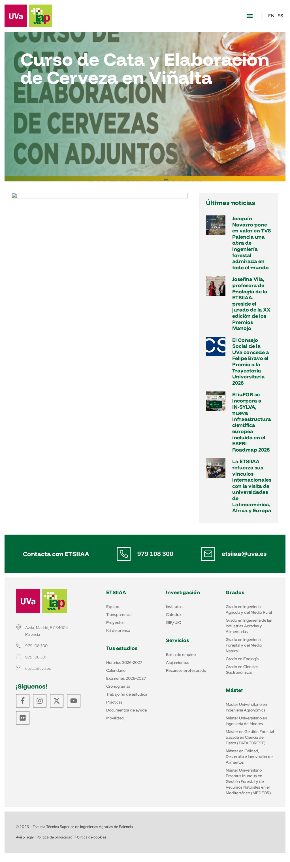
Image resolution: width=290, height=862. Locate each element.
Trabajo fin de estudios (126, 694)
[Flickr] (22, 718)
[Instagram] (39, 701)
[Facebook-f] (22, 701)
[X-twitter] (56, 701)
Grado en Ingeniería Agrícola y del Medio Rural (249, 609)
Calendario (115, 670)
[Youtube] (73, 701)
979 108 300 (155, 554)
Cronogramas (118, 686)
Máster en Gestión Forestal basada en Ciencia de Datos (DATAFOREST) (250, 737)
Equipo (112, 606)
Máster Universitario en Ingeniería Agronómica (246, 707)
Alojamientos (177, 662)
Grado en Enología (242, 658)
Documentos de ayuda (126, 710)
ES (280, 16)
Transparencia (118, 614)
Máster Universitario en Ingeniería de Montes (246, 720)
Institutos (174, 606)
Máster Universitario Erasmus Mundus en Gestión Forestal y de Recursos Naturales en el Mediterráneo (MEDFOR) (248, 781)
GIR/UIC (173, 622)
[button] (249, 16)
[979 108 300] (124, 554)
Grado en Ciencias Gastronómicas (242, 669)
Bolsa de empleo (181, 654)
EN (271, 16)
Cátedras (174, 614)
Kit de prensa (118, 630)
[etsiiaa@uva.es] (208, 554)
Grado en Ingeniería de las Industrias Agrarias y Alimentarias (249, 626)
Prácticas (114, 702)
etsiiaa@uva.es (244, 554)
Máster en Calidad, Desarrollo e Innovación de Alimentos (249, 756)
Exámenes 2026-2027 (126, 678)
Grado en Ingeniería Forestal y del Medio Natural (244, 645)
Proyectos (115, 622)
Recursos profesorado (186, 670)
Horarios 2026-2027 (124, 662)
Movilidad (115, 718)
